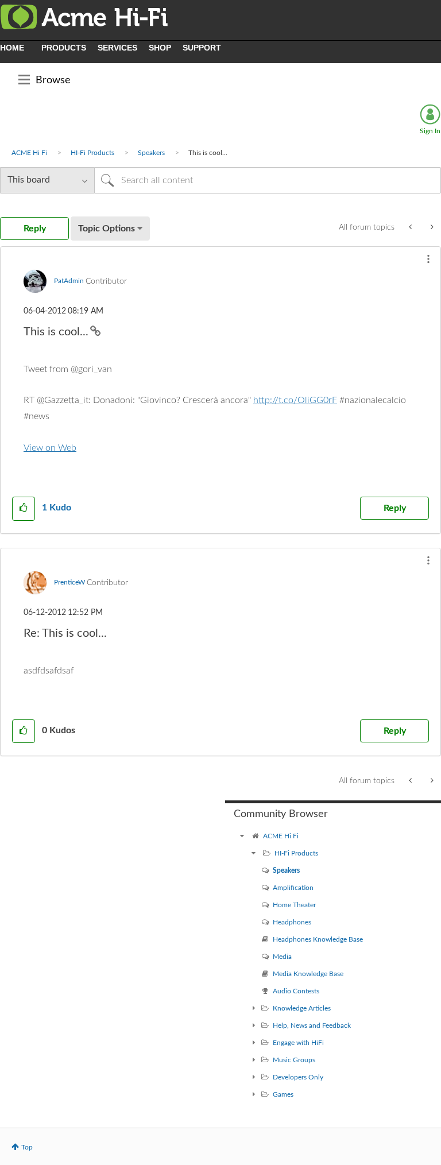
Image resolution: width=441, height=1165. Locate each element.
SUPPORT (202, 47)
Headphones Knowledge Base (318, 939)
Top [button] (27, 1147)
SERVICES (117, 47)
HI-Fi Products (92, 152)
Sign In (430, 130)
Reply (395, 508)
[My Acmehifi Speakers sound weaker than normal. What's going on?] (431, 227)
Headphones (292, 922)
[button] (428, 259)
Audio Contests (296, 991)
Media (282, 956)
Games (283, 1094)
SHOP (160, 47)
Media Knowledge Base (308, 973)
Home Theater (294, 904)
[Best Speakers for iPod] (411, 227)
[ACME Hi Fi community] (242, 836)
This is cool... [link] (207, 152)
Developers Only (298, 1077)
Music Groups (294, 1059)
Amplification (293, 887)
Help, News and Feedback (312, 1025)
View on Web (50, 447)
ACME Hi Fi (29, 152)
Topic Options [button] (106, 228)
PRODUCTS (63, 47)
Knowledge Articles (302, 1008)
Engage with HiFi (298, 1042)
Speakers (151, 152)
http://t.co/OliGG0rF (295, 400)
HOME (12, 47)
